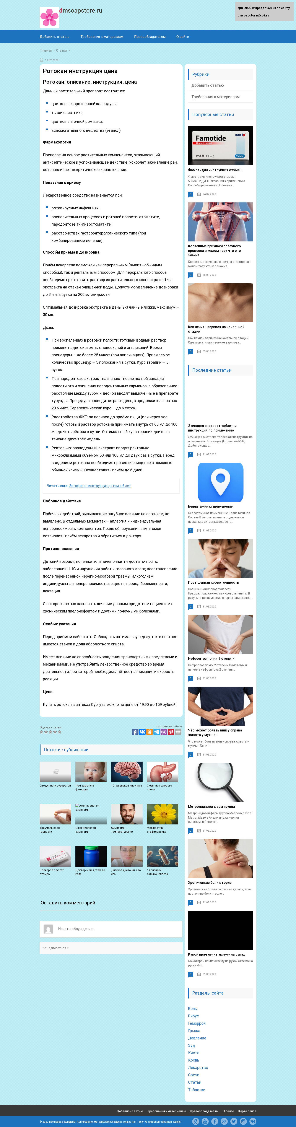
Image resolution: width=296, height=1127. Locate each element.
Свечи (193, 1075)
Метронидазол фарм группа (211, 807)
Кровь (193, 1060)
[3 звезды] (51, 732)
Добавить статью (55, 37)
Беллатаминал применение (210, 506)
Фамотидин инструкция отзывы (215, 170)
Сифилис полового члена (159, 787)
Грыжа (194, 1030)
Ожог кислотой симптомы (85, 829)
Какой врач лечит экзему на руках (216, 954)
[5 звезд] (60, 732)
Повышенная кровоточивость (213, 582)
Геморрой (197, 1023)
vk (252, 1121)
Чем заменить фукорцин (84, 787)
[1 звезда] (42, 732)
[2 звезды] (46, 732)
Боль (192, 1008)
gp (224, 1121)
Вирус (193, 1016)
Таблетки (196, 1089)
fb (214, 1121)
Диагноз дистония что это (126, 872)
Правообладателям (150, 37)
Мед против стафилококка (156, 829)
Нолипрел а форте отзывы (52, 872)
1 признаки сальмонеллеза (157, 872)
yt (205, 1121)
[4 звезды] (55, 732)
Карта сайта (247, 1111)
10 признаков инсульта (126, 785)
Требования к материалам (101, 37)
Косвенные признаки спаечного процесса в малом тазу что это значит (214, 250)
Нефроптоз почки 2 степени (211, 658)
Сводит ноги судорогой (55, 785)
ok (195, 1121)
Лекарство (198, 1067)
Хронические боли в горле (209, 883)
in (243, 1121)
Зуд (191, 1045)
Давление (197, 1038)
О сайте (182, 37)
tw (233, 1121)
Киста (193, 1052)
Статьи (194, 1082)
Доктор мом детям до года (90, 872)
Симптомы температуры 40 (122, 829)
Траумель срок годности (50, 829)
